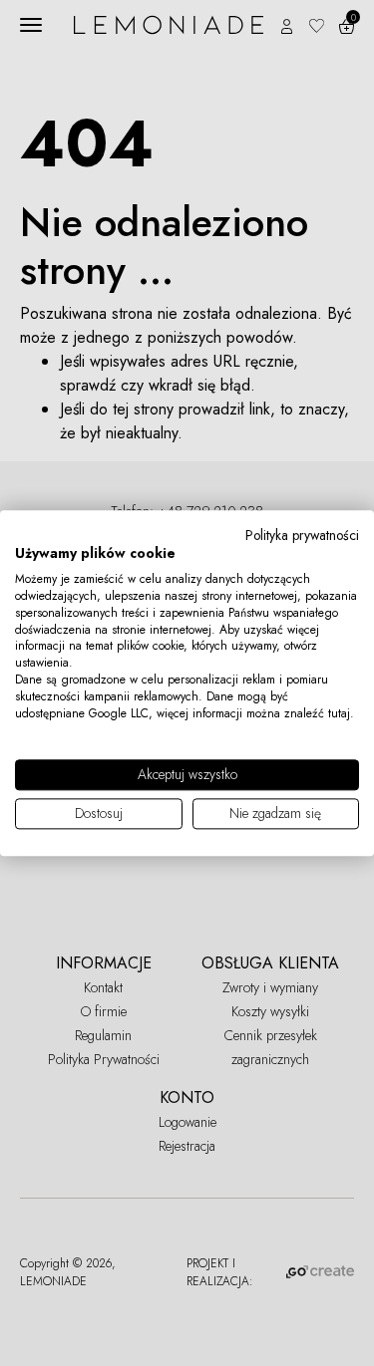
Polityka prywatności (302, 535)
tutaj (339, 713)
